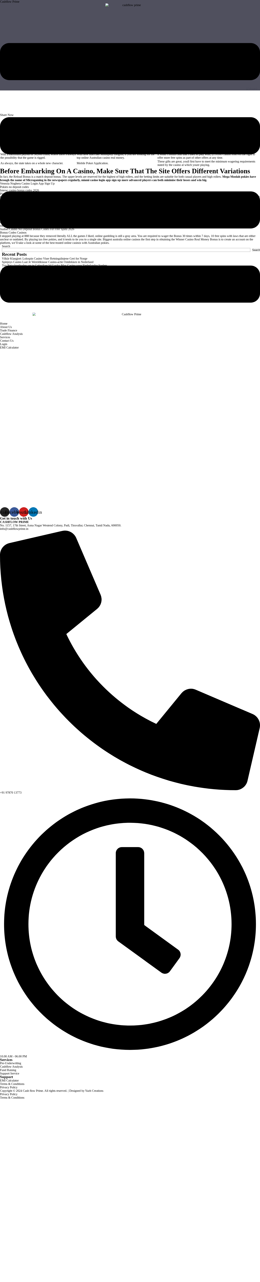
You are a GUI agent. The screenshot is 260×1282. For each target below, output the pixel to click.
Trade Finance (8, 330)
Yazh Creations (94, 1090)
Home (3, 323)
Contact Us (7, 340)
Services (5, 337)
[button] (130, 173)
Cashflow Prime (9, 1)
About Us (6, 327)
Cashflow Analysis (11, 333)
